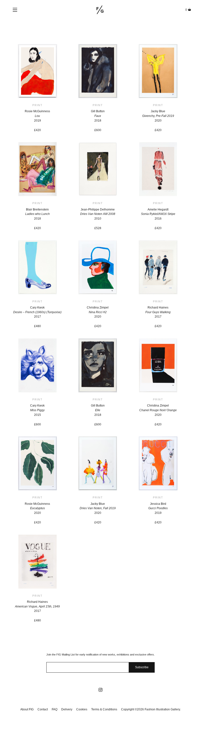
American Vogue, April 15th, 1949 (37, 606)
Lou (37, 115)
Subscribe (142, 667)
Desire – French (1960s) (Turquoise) (37, 312)
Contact (43, 709)
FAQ (54, 709)
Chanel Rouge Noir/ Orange (158, 410)
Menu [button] (15, 10)
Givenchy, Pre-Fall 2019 (158, 115)
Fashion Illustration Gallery (100, 10)
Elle (97, 410)
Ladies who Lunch (37, 213)
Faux (97, 115)
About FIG (27, 709)
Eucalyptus (37, 508)
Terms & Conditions (104, 709)
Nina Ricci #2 (98, 312)
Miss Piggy (37, 410)
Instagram (100, 689)
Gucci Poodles (158, 508)
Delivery (66, 709)
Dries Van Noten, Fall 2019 (98, 508)
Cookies (81, 709)
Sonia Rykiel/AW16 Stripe (158, 213)
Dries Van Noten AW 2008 (97, 213)
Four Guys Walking (158, 312)
